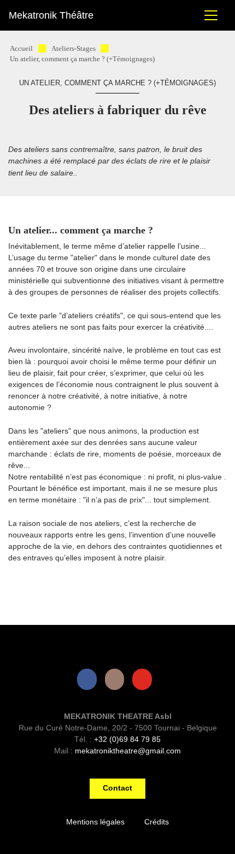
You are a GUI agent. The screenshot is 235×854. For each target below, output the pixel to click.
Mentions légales (95, 821)
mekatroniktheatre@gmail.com (128, 750)
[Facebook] (89, 679)
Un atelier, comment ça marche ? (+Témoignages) (82, 59)
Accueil (21, 48)
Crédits (156, 821)
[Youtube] (144, 679)
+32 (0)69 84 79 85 (127, 739)
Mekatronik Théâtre (51, 15)
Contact (117, 788)
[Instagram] (117, 679)
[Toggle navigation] (211, 15)
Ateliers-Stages (73, 48)
